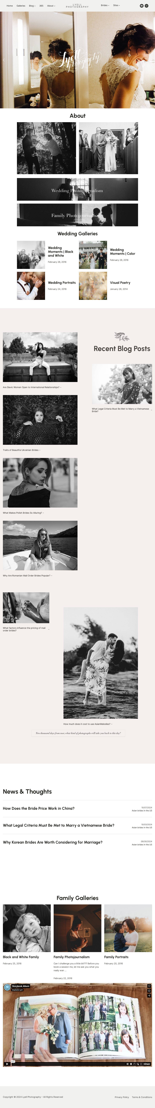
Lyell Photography (77, 5)
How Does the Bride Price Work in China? (39, 808)
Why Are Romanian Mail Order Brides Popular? (26, 575)
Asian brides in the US (142, 810)
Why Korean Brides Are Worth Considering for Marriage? (53, 842)
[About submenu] (54, 6)
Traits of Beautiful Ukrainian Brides (20, 450)
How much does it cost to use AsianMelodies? (86, 724)
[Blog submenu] (35, 6)
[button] (4, 60)
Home (10, 5)
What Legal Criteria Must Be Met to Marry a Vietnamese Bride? (120, 410)
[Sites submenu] (119, 5)
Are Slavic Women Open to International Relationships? (31, 387)
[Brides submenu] (108, 5)
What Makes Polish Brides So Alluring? (22, 513)
